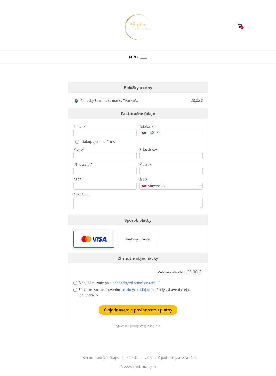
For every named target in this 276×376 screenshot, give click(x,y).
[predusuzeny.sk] (138, 25)
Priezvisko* (148, 149)
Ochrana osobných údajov (100, 357)
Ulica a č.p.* (83, 164)
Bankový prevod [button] (138, 239)
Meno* (79, 149)
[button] (93, 239)
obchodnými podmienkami (134, 282)
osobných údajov (136, 289)
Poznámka (82, 194)
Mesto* (145, 164)
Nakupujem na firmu (98, 141)
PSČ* (77, 179)
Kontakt (132, 357)
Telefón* (146, 126)
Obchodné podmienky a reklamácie (170, 357)
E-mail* (79, 126)
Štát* (143, 179)
